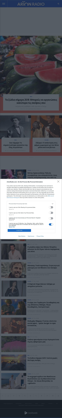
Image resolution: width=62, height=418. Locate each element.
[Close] (58, 182)
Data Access (31, 236)
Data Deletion (21, 236)
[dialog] (31, 209)
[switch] (51, 207)
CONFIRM (19, 230)
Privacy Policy (40, 236)
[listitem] (31, 204)
